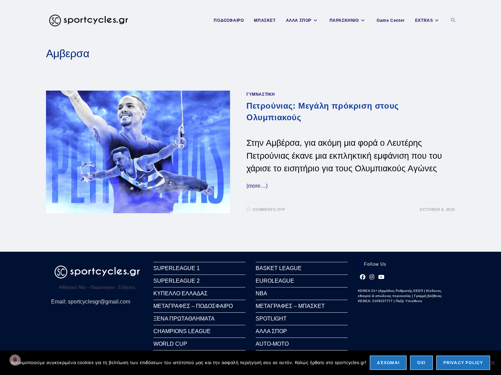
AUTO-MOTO (272, 344)
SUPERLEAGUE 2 (176, 281)
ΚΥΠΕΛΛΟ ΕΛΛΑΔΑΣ (180, 293)
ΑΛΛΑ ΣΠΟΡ (271, 331)
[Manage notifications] (15, 360)
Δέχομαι (388, 362)
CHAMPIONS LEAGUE (182, 331)
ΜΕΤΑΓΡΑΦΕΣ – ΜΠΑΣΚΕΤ (290, 306)
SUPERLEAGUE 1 (176, 268)
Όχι (421, 362)
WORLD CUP (170, 344)
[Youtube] (381, 277)
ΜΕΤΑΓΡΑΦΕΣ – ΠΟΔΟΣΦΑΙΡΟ (193, 306)
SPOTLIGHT (271, 319)
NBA (261, 293)
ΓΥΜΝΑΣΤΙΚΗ (260, 94)
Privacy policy (463, 362)
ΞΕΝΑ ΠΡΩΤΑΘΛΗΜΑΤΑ (184, 319)
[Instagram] (371, 277)
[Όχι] (492, 362)
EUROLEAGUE (275, 281)
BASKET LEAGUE (279, 268)
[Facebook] (362, 277)
